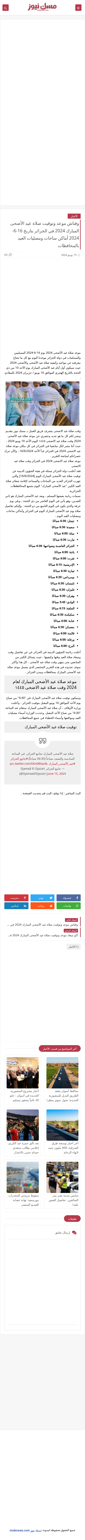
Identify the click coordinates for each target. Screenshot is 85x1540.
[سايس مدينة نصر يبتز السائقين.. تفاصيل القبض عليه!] (62, 1177)
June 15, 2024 (56, 774)
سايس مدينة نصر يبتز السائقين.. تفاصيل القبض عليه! (63, 1199)
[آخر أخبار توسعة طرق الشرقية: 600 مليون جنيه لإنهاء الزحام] (62, 1125)
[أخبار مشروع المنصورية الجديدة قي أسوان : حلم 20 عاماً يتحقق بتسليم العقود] (23, 1072)
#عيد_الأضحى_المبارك (62, 764)
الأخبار (74, 216)
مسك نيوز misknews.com (25, 1530)
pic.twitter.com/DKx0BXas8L (29, 764)
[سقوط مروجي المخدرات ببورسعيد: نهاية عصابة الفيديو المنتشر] (23, 1177)
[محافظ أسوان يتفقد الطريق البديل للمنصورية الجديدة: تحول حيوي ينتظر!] (62, 1072)
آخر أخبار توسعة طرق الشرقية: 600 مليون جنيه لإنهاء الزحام (63, 1147)
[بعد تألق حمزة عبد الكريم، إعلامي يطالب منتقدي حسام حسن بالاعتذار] (23, 1125)
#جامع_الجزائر (19, 759)
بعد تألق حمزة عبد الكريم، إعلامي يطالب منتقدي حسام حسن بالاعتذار (23, 1147)
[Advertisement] (42, 69)
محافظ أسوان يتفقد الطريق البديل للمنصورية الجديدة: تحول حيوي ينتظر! (62, 1095)
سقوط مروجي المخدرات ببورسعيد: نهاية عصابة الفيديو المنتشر (23, 1199)
